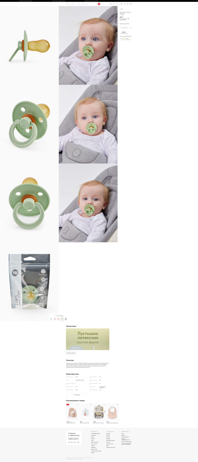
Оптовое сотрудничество (126, 441)
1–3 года (78, 3)
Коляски (92, 436)
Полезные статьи (109, 443)
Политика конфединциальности (125, 439)
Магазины (108, 438)
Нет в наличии (124, 27)
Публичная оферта (125, 436)
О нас (122, 433)
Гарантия (108, 436)
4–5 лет (82, 3)
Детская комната (94, 442)
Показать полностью (71, 353)
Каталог (67, 3)
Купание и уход (94, 449)
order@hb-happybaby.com (73, 439)
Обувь (92, 440)
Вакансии (123, 435)
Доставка (108, 433)
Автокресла (93, 435)
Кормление (93, 447)
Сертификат (77, 394)
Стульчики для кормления (96, 450)
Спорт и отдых (94, 443)
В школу (72, 3)
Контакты (108, 442)
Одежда (93, 438)
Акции (107, 445)
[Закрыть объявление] (196, 1)
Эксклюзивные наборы (95, 433)
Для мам (93, 452)
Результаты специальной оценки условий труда (126, 444)
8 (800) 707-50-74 (74, 435)
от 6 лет (86, 3)
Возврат (108, 435)
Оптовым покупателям (110, 447)
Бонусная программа (110, 440)
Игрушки (93, 445)
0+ (75, 3)
